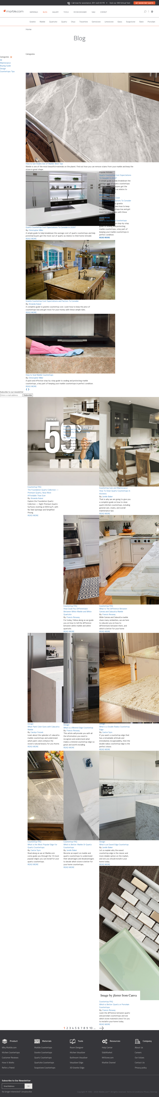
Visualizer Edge (76, 1062)
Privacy (147, 1091)
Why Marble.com (9, 1047)
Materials (34, 12)
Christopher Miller (36, 230)
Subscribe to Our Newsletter (16, 1080)
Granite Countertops (43, 1052)
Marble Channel (109, 1062)
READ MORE (31, 238)
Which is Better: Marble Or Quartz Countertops (77, 846)
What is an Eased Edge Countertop (114, 844)
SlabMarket (107, 1052)
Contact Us (140, 1062)
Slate (141, 21)
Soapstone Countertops (44, 1067)
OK (28, 1086)
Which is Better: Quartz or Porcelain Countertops (114, 1006)
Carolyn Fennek (37, 732)
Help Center (107, 1047)
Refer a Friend (8, 1067)
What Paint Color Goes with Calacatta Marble (43, 728)
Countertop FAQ (34, 486)
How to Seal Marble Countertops (39, 374)
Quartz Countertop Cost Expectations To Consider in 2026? (51, 227)
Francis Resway (73, 617)
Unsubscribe (26, 1091)
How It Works (8, 1062)
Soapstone (130, 21)
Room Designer (76, 1047)
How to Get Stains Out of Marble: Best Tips (44, 163)
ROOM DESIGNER (80, 12)
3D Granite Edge (77, 1067)
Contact (103, 12)
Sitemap (153, 1091)
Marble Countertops (43, 1047)
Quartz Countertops (43, 1057)
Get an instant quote (144, 3)
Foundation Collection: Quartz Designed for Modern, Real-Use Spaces (76, 432)
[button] (152, 11)
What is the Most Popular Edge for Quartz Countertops (42, 846)
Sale (93, 12)
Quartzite (53, 21)
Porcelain (151, 21)
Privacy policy (141, 1067)
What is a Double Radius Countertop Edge (114, 728)
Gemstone (96, 21)
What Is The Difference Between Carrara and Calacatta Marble (113, 610)
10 (90, 1028)
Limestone (109, 21)
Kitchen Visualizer (77, 1052)
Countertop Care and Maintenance (113, 487)
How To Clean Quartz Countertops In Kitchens (114, 492)
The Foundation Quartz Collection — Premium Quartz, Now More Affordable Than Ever (43, 492)
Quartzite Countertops (44, 1062)
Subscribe (28, 395)
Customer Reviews (10, 1057)
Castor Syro (107, 732)
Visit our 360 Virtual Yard (120, 2)
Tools (66, 12)
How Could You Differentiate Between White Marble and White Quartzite (77, 611)
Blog (45, 12)
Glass (120, 21)
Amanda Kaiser (35, 303)
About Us (139, 1047)
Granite (33, 21)
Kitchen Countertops (11, 1052)
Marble (42, 21)
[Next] (101, 1028)
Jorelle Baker (107, 496)
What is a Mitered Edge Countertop (78, 727)
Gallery (55, 12)
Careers (138, 1052)
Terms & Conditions (135, 1091)
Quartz (64, 21)
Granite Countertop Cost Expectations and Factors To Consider (52, 301)
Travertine (83, 21)
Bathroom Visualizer (78, 1057)
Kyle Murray (72, 437)
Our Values (139, 1057)
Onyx (73, 21)
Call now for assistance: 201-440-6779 (88, 2)
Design (66, 426)
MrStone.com (108, 1057)
